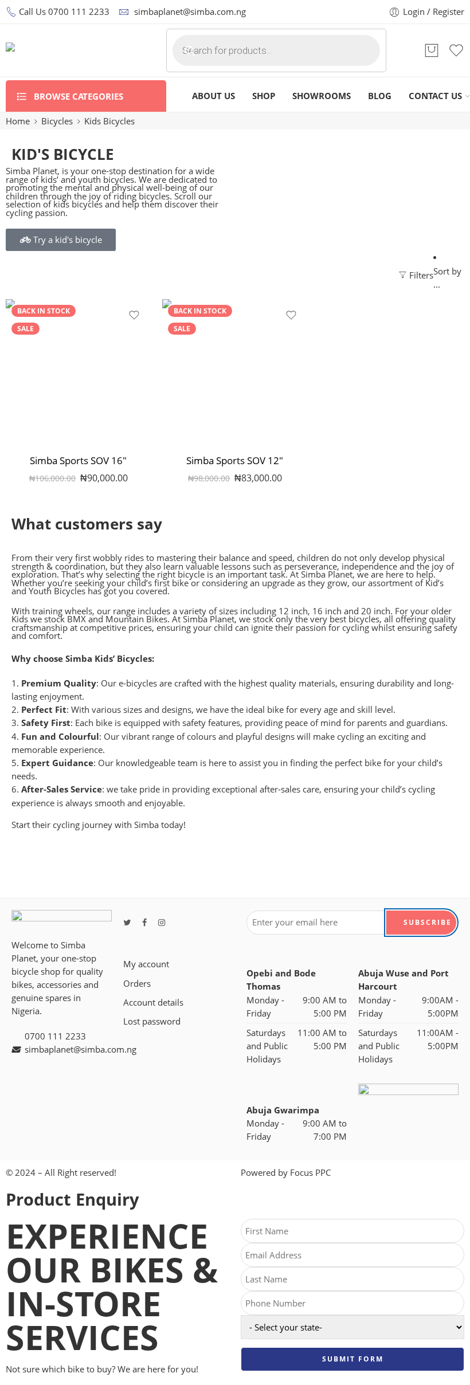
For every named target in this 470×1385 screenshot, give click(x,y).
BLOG (379, 96)
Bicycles (57, 121)
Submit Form (352, 1359)
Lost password (152, 1021)
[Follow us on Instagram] (161, 922)
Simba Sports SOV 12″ (234, 460)
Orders (137, 983)
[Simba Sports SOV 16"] (78, 371)
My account (146, 964)
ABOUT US (213, 96)
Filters (420, 275)
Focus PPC (310, 1172)
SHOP (263, 96)
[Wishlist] (134, 315)
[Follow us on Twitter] (127, 922)
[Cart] (432, 50)
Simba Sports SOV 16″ (78, 460)
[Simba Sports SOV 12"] (234, 371)
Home (18, 121)
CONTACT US (435, 96)
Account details (153, 1002)
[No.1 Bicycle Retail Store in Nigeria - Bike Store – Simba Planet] (72, 50)
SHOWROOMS (321, 96)
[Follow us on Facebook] (144, 922)
